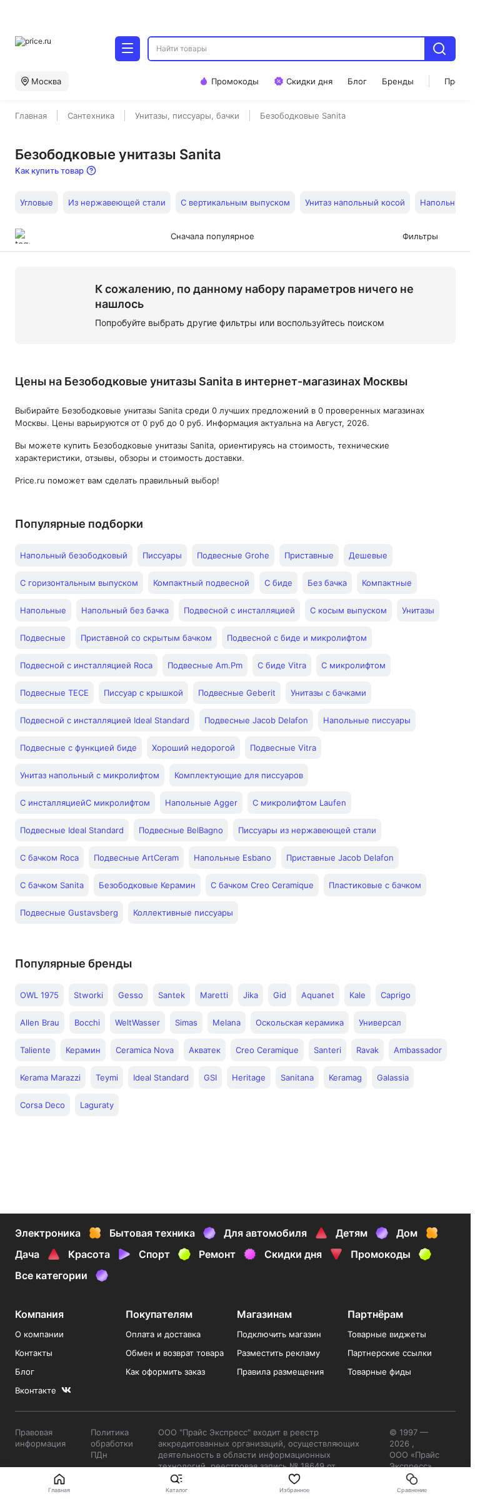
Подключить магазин (279, 1334)
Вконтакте (35, 1390)
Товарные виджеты (387, 1334)
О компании (39, 1334)
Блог (24, 1372)
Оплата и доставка (163, 1334)
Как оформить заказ (165, 1372)
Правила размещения (280, 1372)
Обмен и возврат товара (175, 1353)
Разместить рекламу (278, 1353)
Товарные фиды (379, 1372)
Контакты (33, 1353)
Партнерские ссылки (390, 1353)
